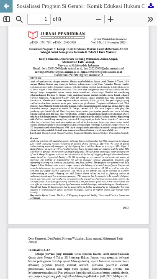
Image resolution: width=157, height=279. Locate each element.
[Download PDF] (150, 6)
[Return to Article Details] (6, 6)
